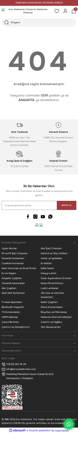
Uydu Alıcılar (9, 248)
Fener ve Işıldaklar (51, 258)
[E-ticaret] (38, 430)
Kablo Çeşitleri (49, 302)
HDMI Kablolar (10, 317)
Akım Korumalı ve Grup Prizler (19, 268)
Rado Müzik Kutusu (52, 283)
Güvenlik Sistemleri (13, 258)
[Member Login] (65, 11)
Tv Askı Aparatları (12, 302)
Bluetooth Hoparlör (13, 307)
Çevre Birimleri (10, 322)
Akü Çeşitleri (9, 288)
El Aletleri (46, 263)
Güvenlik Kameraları (13, 283)
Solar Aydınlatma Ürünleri (56, 278)
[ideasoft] (17, 430)
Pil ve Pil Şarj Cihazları (15, 253)
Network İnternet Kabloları (56, 317)
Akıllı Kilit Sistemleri (13, 293)
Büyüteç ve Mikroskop (54, 312)
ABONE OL (66, 205)
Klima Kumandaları (52, 307)
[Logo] (26, 11)
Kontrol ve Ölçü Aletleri (54, 253)
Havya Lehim (48, 273)
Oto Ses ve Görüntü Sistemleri (52, 295)
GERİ (44, 95)
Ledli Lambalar (49, 288)
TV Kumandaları (11, 312)
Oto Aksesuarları (51, 327)
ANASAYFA (26, 100)
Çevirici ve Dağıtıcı (51, 322)
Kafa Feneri (47, 268)
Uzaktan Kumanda (13, 263)
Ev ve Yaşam (9, 273)
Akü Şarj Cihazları (51, 248)
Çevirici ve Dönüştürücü (16, 327)
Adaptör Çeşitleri (12, 278)
